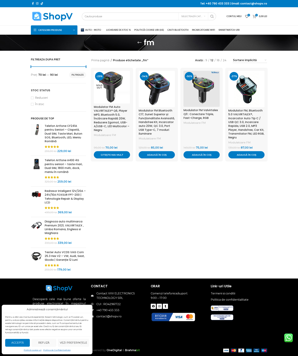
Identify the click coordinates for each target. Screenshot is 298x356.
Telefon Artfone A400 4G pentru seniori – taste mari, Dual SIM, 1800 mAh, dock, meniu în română (64, 166)
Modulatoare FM (105, 135)
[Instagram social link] (37, 3)
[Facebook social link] (33, 3)
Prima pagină (100, 60)
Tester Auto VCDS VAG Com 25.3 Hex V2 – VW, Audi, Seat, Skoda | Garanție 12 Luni (65, 256)
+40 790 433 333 (217, 4)
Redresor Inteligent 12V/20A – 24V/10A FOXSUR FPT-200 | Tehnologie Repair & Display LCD (65, 196)
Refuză (43, 342)
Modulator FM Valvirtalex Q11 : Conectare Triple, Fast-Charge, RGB (200, 114)
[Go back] (139, 42)
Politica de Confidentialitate (57, 350)
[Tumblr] (165, 306)
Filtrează (78, 75)
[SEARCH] (212, 16)
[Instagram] (159, 306)
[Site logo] (52, 16)
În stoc (39, 104)
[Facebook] (153, 306)
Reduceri (41, 97)
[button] (157, 154)
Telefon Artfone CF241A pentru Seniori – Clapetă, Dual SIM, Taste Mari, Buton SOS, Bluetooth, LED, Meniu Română (63, 133)
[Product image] (112, 87)
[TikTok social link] (42, 3)
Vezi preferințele (73, 342)
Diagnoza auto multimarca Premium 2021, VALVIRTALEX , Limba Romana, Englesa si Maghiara (64, 227)
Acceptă (17, 342)
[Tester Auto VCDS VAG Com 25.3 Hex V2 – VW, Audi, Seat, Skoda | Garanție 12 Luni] (36, 261)
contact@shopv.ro (253, 4)
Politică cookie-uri (33, 350)
